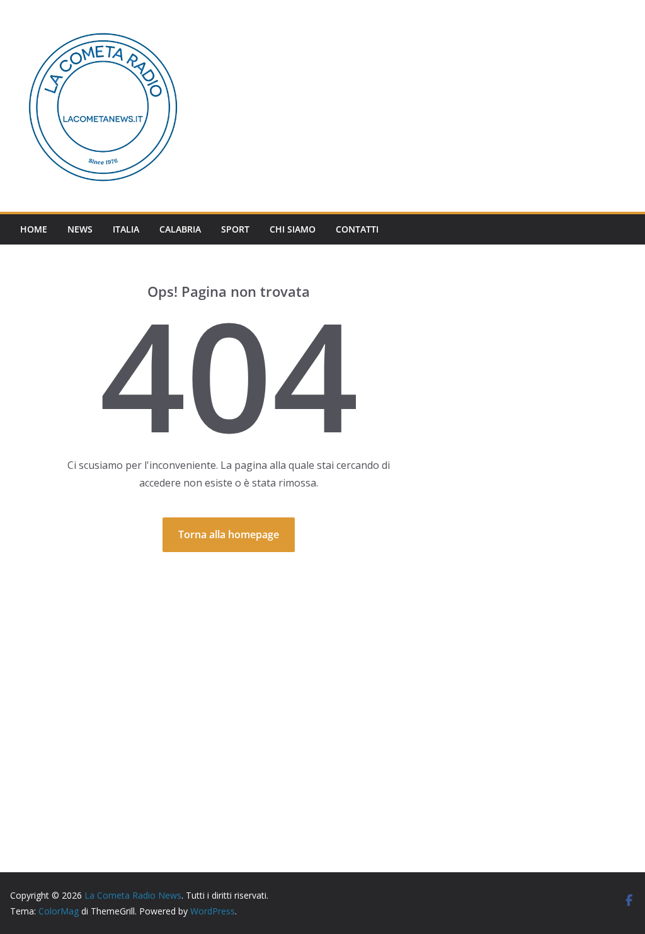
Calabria (180, 229)
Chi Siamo (293, 229)
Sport (235, 229)
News (80, 229)
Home (33, 229)
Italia (126, 229)
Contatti (357, 229)
